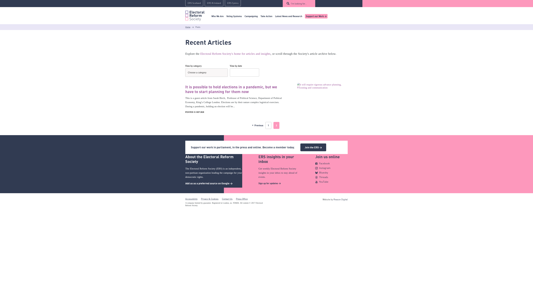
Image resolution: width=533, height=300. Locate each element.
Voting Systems (234, 16)
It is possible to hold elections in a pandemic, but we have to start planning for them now (231, 89)
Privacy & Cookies (209, 199)
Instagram (324, 167)
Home (187, 27)
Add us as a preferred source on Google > (208, 183)
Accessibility (191, 199)
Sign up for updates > (269, 183)
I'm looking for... (299, 3)
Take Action (266, 16)
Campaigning (251, 16)
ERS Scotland (194, 3)
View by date (236, 65)
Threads (323, 177)
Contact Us (227, 199)
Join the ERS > (313, 147)
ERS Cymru (232, 3)
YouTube (323, 181)
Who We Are (217, 16)
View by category (193, 65)
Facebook (324, 163)
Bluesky (323, 172)
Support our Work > (316, 16)
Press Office (242, 199)
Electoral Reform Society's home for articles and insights (235, 53)
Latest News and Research (288, 16)
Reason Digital (341, 199)
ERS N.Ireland (214, 3)
